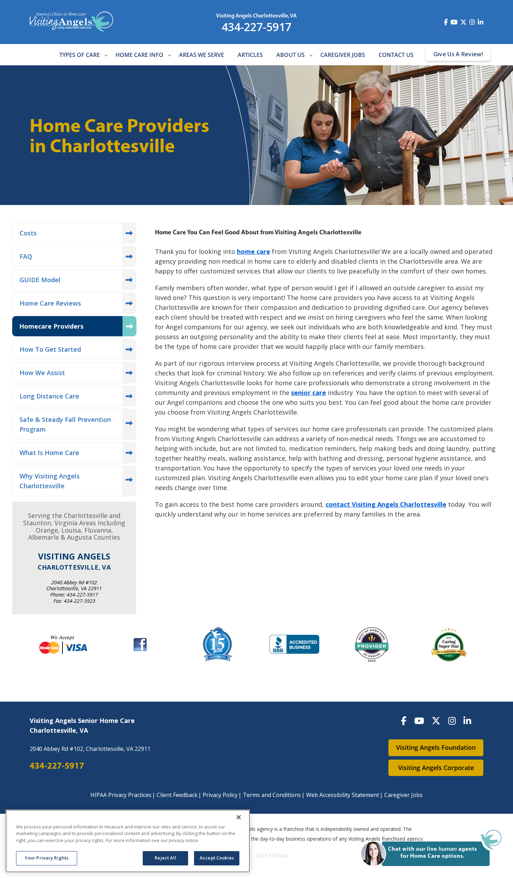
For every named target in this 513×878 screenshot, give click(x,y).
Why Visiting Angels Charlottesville (50, 481)
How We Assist (42, 372)
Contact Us (396, 55)
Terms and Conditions (272, 795)
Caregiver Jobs (342, 55)
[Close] (238, 817)
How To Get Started (50, 349)
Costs (28, 233)
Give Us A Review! (458, 54)
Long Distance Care (49, 396)
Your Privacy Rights (46, 858)
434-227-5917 (256, 26)
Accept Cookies (217, 858)
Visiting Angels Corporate (436, 767)
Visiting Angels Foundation (436, 747)
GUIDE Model (40, 280)
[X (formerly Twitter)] (436, 720)
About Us (290, 55)
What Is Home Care (49, 452)
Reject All (165, 858)
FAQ (26, 256)
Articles (250, 55)
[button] (432, 848)
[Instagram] (452, 720)
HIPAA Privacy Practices (120, 795)
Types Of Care (79, 55)
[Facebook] (404, 720)
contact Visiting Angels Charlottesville (386, 504)
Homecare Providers (51, 326)
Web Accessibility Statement (342, 795)
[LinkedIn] (467, 720)
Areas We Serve (201, 55)
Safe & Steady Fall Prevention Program (65, 424)
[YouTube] (419, 720)
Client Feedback (177, 795)
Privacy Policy (220, 795)
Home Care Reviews (50, 303)
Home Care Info (139, 55)
